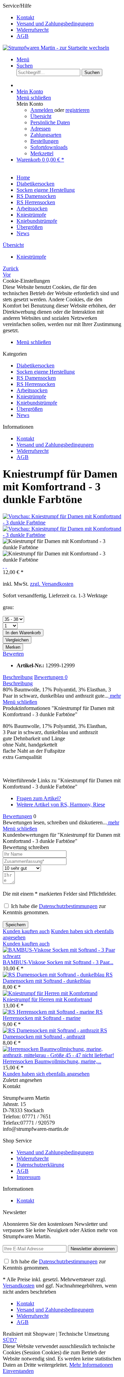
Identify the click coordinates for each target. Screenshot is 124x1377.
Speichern (15, 924)
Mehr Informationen (91, 1365)
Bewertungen (51, 677)
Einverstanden (18, 1371)
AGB (23, 36)
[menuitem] (69, 17)
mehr (114, 696)
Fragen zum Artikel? (39, 798)
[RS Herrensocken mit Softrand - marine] (49, 1012)
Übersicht (40, 116)
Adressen (40, 129)
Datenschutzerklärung (40, 1165)
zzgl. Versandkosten (51, 584)
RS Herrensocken (36, 384)
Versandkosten (18, 1286)
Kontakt (25, 17)
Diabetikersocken (35, 365)
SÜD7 (10, 1340)
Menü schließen (34, 98)
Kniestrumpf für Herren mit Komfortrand (47, 999)
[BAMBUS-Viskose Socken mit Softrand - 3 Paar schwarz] (62, 956)
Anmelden (42, 110)
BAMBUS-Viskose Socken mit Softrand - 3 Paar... (58, 962)
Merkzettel (41, 153)
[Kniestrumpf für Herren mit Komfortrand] (50, 993)
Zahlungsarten (45, 135)
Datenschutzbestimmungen (68, 906)
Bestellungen (44, 141)
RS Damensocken (36, 378)
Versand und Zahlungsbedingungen (55, 24)
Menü (23, 59)
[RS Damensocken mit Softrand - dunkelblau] (54, 975)
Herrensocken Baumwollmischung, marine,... (52, 1061)
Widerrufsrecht (33, 30)
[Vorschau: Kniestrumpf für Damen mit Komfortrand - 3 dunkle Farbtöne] (62, 522)
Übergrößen (30, 409)
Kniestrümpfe (31, 396)
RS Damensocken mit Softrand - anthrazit (55, 1033)
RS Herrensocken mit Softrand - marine (53, 1015)
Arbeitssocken (32, 390)
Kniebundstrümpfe (37, 403)
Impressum (28, 1177)
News (23, 415)
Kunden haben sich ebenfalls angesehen (46, 1074)
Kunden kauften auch (26, 931)
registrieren (77, 110)
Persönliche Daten (50, 122)
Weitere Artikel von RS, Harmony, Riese (61, 804)
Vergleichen (17, 640)
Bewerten (13, 654)
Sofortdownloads (49, 147)
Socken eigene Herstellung (46, 372)
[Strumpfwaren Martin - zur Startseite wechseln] (56, 48)
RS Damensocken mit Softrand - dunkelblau (58, 978)
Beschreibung (18, 677)
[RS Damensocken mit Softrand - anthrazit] (51, 1030)
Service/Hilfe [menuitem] (48, 21)
